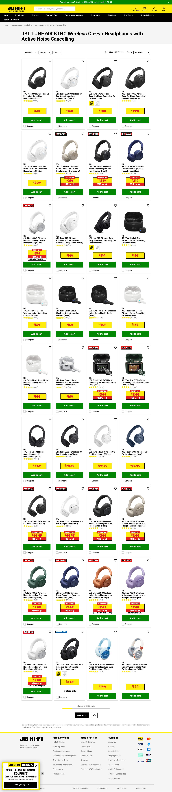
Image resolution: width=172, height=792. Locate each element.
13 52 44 (108, 2)
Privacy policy (103, 788)
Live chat (95, 2)
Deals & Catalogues (74, 15)
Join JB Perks (147, 15)
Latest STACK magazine (91, 765)
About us (112, 742)
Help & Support (59, 742)
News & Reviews (11, 20)
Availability (28, 52)
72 (119, 52)
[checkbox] (24, 125)
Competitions (86, 751)
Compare (30, 126)
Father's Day (51, 15)
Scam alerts (58, 769)
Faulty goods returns (61, 751)
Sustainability (114, 751)
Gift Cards (128, 15)
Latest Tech (85, 746)
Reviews (84, 760)
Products (19, 15)
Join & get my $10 (21, 784)
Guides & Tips (86, 756)
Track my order (59, 746)
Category (43, 52)
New (6, 15)
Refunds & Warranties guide (64, 756)
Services (112, 15)
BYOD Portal (113, 765)
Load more (82, 715)
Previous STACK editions (91, 769)
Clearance (95, 15)
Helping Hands (114, 756)
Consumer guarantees (80, 788)
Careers (111, 746)
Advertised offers (60, 760)
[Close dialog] (36, 765)
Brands (35, 15)
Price (55, 52)
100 (122, 52)
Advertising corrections (62, 765)
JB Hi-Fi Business (115, 769)
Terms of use (121, 788)
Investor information (116, 760)
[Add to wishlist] (50, 61)
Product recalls (59, 774)
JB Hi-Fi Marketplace (117, 774)
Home (6, 25)
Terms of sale (140, 788)
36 (116, 52)
